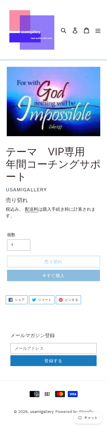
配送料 (31, 209)
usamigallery (42, 411)
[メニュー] (98, 30)
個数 (11, 234)
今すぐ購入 (53, 275)
